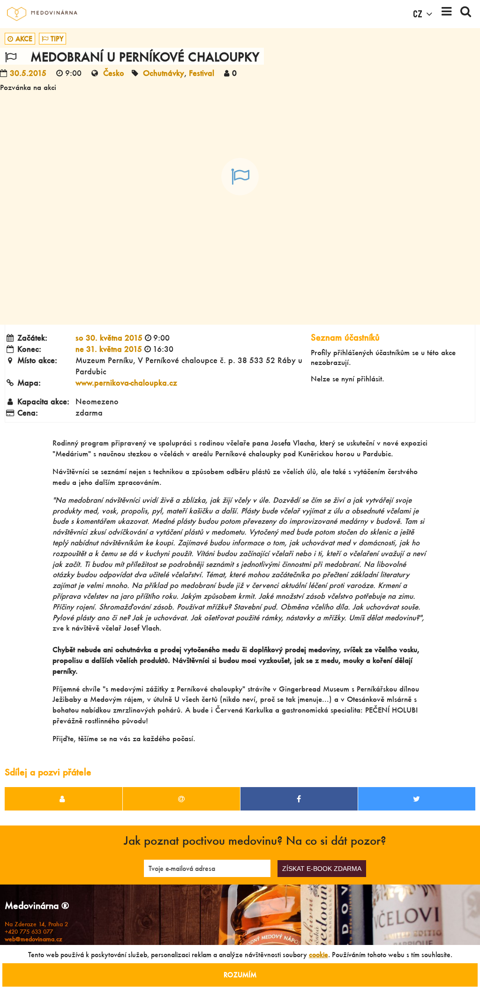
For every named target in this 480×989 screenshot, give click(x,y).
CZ (417, 14)
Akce (23, 38)
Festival (201, 73)
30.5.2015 (28, 73)
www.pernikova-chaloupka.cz (126, 382)
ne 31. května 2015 (108, 349)
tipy (57, 38)
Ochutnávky (163, 73)
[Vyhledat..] (466, 14)
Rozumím (240, 974)
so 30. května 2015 (108, 337)
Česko (113, 73)
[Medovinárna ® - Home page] (42, 14)
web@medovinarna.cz (33, 939)
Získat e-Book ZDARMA (321, 868)
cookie (318, 954)
